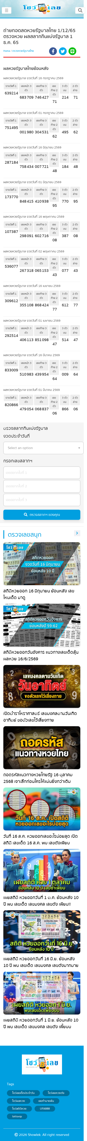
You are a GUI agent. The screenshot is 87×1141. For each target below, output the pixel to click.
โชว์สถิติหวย (19, 1108)
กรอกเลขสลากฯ (17, 461)
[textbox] (43, 447)
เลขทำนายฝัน (46, 1101)
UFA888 (45, 1108)
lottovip (17, 1116)
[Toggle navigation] (80, 10)
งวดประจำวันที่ (16, 436)
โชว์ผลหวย (18, 1101)
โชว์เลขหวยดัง (56, 1093)
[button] (53, 52)
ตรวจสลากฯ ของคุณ (45, 515)
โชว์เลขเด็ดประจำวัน (23, 1093)
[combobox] (43, 448)
